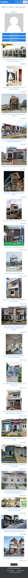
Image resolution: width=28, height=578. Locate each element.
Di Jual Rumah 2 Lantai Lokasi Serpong (14, 247)
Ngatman (14, 12)
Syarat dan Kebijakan (15, 572)
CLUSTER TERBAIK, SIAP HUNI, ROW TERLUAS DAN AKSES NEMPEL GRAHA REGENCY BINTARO (14, 327)
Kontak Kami (20, 570)
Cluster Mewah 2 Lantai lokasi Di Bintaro (14, 558)
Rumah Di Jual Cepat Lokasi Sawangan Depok (14, 166)
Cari (24, 2)
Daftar (18, 2)
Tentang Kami (10, 570)
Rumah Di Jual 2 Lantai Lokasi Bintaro (14, 273)
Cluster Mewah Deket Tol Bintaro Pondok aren (14, 220)
